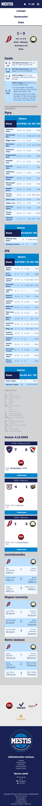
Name (9, 123)
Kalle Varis (20, 505)
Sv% (30, 233)
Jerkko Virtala (31, 100)
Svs (23, 233)
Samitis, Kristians (9, 333)
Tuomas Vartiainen (32, 630)
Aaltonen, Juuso (9, 130)
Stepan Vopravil (33, 569)
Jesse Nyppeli (11, 620)
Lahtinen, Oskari (9, 302)
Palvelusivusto (21, 766)
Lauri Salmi (10, 611)
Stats (21, 22)
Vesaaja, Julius (9, 355)
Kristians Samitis (33, 612)
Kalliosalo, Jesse (10, 151)
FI (29, 4)
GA (26, 233)
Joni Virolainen (15, 468)
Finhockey (21, 764)
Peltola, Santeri (9, 195)
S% (29, 123)
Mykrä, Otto (8, 319)
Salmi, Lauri (10, 199)
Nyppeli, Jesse (9, 189)
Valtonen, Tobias (9, 208)
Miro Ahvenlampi (22, 69)
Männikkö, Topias (10, 178)
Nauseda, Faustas (13, 244)
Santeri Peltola (21, 94)
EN (33, 4)
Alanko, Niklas (9, 269)
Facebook (22, 777)
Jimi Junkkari (19, 85)
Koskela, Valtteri (9, 296)
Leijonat (21, 761)
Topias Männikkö (9, 655)
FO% (34, 123)
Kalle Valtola (31, 672)
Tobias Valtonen (23, 98)
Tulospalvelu (21, 762)
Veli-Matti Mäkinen (22, 542)
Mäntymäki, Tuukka (10, 184)
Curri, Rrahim (8, 274)
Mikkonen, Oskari (10, 307)
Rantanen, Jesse (10, 324)
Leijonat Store (21, 768)
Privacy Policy (21, 798)
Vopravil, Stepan (12, 384)
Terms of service (21, 796)
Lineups (21, 10)
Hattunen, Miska (10, 285)
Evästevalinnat (21, 802)
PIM (24, 123)
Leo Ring (19, 75)
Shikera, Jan (10, 203)
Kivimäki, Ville (9, 167)
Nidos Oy (27, 804)
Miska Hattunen (22, 63)
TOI (38, 123)
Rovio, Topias (11, 381)
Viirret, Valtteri (9, 361)
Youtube (22, 783)
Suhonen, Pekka (9, 339)
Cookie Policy (21, 800)
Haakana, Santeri (9, 280)
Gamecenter (21, 16)
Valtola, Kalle (9, 344)
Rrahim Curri (31, 83)
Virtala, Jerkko (9, 213)
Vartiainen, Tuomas (10, 350)
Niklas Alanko (31, 663)
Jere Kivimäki (24, 71)
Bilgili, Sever (11, 140)
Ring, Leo (9, 329)
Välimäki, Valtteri (9, 219)
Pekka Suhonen (24, 65)
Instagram (22, 781)
